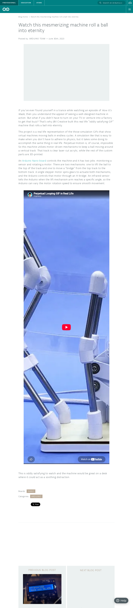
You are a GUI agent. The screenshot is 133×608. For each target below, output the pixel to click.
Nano (31, 491)
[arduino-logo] (6, 9)
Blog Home (23, 17)
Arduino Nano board (34, 160)
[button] (130, 2)
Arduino (36, 496)
